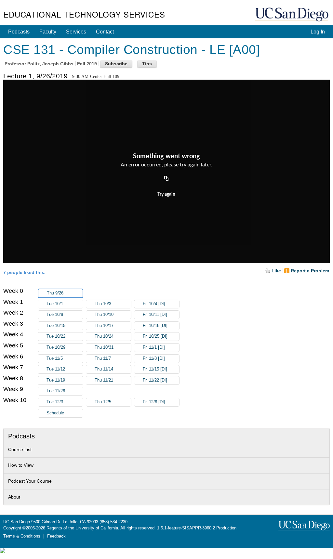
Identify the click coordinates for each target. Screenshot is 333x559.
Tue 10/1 (55, 304)
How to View (20, 465)
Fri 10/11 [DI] (155, 314)
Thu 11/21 (104, 380)
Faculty (47, 31)
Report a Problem (310, 270)
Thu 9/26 (55, 293)
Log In (318, 31)
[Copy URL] (166, 179)
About (14, 497)
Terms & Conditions (21, 536)
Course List (20, 449)
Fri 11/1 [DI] (154, 347)
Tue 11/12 (56, 369)
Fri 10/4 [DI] (154, 304)
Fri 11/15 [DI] (155, 369)
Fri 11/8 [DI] (154, 358)
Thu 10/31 (104, 347)
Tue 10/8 (55, 314)
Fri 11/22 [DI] (155, 380)
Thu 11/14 (104, 369)
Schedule (55, 413)
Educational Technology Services (84, 14)
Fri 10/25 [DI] (155, 336)
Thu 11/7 (103, 358)
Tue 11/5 (55, 358)
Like (276, 270)
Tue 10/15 (56, 325)
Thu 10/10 (104, 314)
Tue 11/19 (56, 380)
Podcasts (19, 31)
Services (76, 31)
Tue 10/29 (56, 347)
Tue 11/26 (56, 391)
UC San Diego (292, 14)
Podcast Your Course (30, 481)
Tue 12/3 (55, 402)
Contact (105, 31)
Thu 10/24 (104, 336)
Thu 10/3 (103, 304)
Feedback (56, 536)
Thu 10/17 (104, 325)
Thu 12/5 (103, 402)
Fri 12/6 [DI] (154, 402)
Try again (166, 194)
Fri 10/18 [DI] (155, 325)
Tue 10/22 (56, 336)
